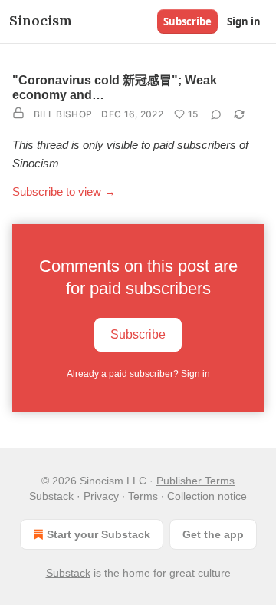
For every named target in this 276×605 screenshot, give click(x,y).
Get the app (213, 534)
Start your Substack (98, 534)
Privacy (101, 496)
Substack (68, 573)
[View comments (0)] (216, 114)
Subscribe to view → (64, 191)
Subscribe (187, 21)
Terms (143, 496)
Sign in (244, 21)
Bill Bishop (63, 114)
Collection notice (207, 496)
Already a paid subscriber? (138, 374)
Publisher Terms (195, 480)
